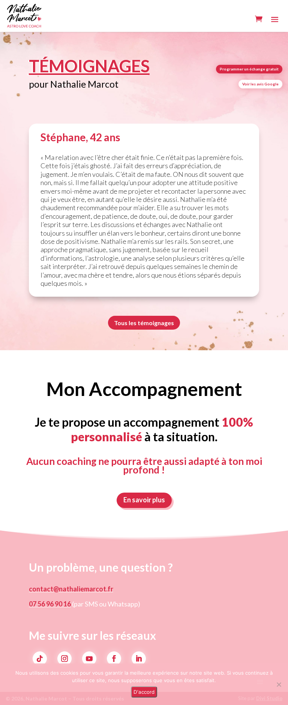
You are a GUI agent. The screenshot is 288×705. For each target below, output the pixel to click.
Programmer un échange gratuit (249, 69)
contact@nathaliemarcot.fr (71, 589)
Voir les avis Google (260, 84)
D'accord (144, 692)
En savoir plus (144, 500)
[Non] (278, 684)
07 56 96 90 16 (50, 604)
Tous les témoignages (144, 322)
